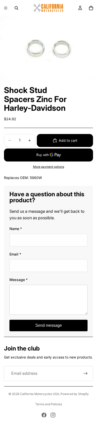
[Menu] (5, 8)
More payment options (48, 166)
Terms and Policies (48, 404)
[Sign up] (85, 373)
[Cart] (91, 8)
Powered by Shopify (74, 394)
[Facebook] (44, 415)
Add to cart (68, 140)
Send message (48, 325)
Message (18, 280)
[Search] (16, 8)
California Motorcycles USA (39, 394)
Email (15, 254)
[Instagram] (53, 415)
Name (15, 228)
